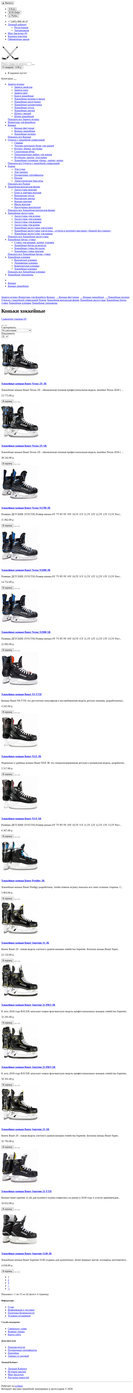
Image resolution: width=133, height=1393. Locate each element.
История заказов (17, 1371)
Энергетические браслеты (28, 180)
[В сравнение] (19, 402)
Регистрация (21, 27)
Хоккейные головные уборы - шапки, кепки (38, 160)
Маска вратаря (22, 204)
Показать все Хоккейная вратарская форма (31, 210)
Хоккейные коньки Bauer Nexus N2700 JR (25, 507)
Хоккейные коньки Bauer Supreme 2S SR (25, 1129)
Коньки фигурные (24, 128)
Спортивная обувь (24, 151)
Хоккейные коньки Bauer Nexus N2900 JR (25, 570)
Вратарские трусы (24, 195)
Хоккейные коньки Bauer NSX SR (21, 818)
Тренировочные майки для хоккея (33, 154)
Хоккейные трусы (24, 107)
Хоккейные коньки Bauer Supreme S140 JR (26, 1253)
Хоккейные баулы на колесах (30, 245)
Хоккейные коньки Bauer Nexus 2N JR (24, 383)
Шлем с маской (22, 113)
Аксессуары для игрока (27, 216)
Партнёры (13, 1353)
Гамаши (18, 142)
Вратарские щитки (24, 198)
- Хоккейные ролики (117, 297)
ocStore (19, 1386)
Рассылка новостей (18, 1377)
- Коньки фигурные (67, 297)
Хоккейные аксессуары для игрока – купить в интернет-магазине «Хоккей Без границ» (62, 230)
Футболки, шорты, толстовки (30, 157)
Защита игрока (16, 84)
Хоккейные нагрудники (27, 101)
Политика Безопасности (21, 1312)
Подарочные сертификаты (28, 175)
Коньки (12, 125)
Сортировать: (8, 327)
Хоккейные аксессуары (21, 213)
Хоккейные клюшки (19, 257)
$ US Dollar (14, 12)
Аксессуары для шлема (27, 224)
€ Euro (12, 9)
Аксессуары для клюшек (28, 219)
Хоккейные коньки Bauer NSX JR (21, 756)
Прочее (18, 178)
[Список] (2, 325)
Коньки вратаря (23, 201)
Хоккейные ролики (25, 134)
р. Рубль (13, 16)
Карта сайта (14, 1334)
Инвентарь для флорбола (21, 122)
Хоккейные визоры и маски (29, 98)
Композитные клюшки (26, 265)
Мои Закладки (16, 1374)
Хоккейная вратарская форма (24, 186)
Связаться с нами (17, 1328)
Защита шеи (21, 93)
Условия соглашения (19, 1315)
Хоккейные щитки (24, 110)
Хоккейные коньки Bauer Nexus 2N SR (24, 445)
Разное (11, 166)
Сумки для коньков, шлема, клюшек (34, 242)
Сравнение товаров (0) (13, 319)
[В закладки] (15, 402)
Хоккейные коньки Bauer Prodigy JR (23, 880)
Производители (16, 1347)
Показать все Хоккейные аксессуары (28, 236)
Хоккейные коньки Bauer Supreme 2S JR (25, 942)
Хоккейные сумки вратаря (28, 251)
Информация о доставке (21, 1309)
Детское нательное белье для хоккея (34, 145)
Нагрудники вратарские (27, 207)
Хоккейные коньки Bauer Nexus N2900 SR (26, 632)
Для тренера (21, 172)
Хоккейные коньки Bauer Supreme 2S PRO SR (28, 1067)
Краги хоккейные (24, 95)
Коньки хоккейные (24, 131)
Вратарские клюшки (25, 260)
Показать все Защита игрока (23, 119)
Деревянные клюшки (26, 263)
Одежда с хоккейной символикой (26, 139)
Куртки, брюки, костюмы (28, 148)
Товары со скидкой (18, 1356)
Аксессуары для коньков (27, 221)
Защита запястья (23, 87)
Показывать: (8, 333)
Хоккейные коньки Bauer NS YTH (21, 694)
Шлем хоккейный (24, 116)
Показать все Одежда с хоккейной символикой (34, 163)
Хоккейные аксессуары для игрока (33, 227)
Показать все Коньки (19, 136)
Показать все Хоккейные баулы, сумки (29, 254)
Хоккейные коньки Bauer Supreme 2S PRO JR (28, 1004)
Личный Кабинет (17, 1368)
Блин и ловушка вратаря (27, 192)
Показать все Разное (19, 183)
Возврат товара (16, 1331)
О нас (11, 1307)
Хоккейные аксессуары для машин (33, 233)
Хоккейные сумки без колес (29, 248)
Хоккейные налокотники (28, 104)
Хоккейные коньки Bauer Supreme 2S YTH (26, 1191)
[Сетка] (6, 325)
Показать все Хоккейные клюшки (26, 271)
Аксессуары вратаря (25, 189)
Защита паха (21, 90)
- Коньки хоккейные (92, 297)
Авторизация (21, 30)
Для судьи (19, 169)
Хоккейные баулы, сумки (22, 239)
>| (9, 1288)
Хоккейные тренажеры (20, 274)
